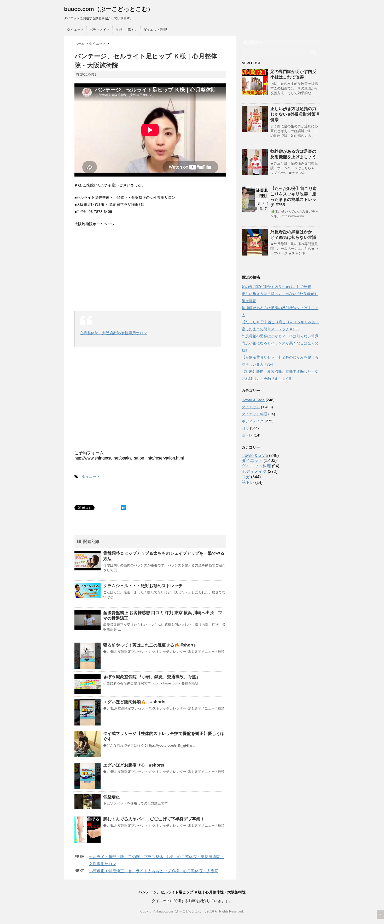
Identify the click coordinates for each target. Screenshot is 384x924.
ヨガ (118, 30)
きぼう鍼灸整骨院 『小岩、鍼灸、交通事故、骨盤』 (151, 676)
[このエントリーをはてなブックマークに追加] (123, 507)
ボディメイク (99, 30)
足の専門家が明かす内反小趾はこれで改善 (276, 287)
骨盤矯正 (111, 797)
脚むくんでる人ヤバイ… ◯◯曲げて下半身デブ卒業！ (154, 819)
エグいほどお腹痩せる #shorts (133, 765)
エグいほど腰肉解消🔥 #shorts (134, 702)
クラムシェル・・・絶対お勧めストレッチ (143, 585)
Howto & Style (253, 400)
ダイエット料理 (155, 30)
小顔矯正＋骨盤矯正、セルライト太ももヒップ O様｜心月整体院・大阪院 (153, 871)
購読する (255, 42)
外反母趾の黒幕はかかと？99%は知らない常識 (280, 336)
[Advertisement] (150, 269)
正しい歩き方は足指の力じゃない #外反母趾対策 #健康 (294, 114)
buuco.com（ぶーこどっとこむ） (108, 9)
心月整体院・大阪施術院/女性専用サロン (113, 333)
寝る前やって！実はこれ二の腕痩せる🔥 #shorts (149, 645)
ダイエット (75, 30)
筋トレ (132, 30)
